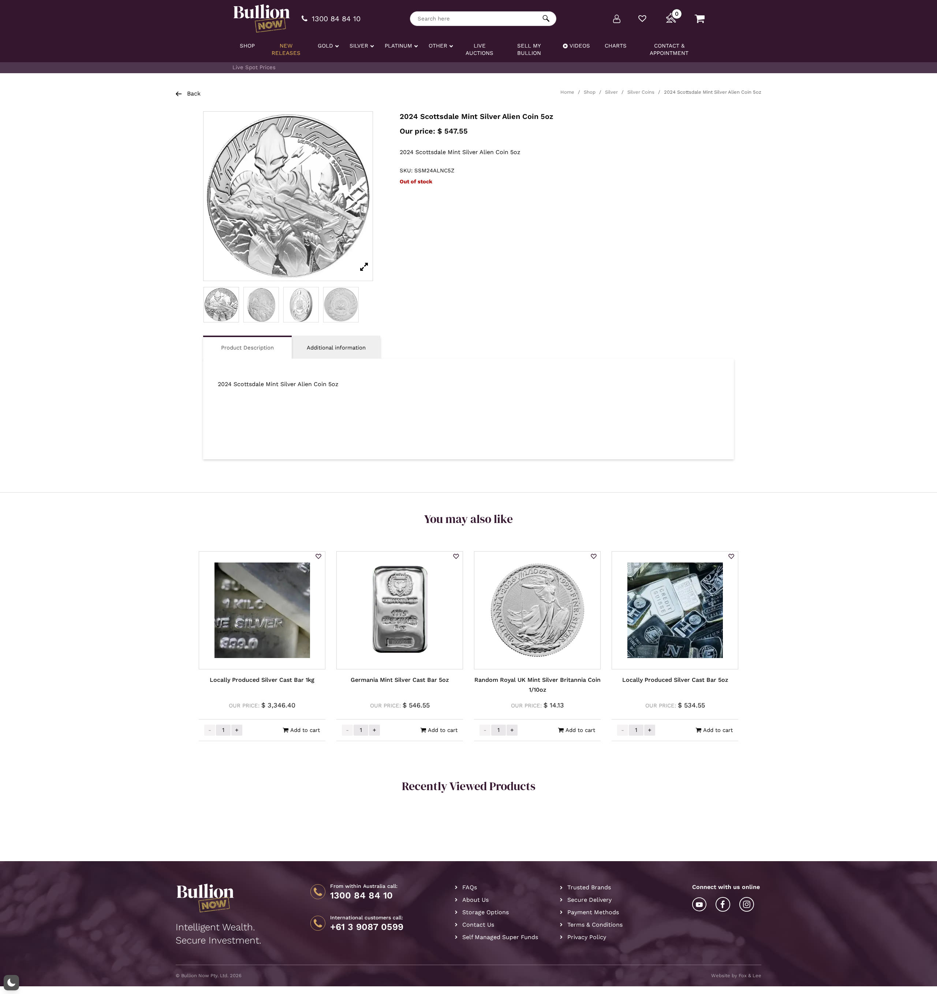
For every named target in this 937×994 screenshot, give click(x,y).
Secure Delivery (589, 899)
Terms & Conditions (595, 924)
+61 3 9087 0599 (366, 927)
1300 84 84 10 (361, 895)
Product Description (247, 347)
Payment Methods (593, 912)
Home (567, 92)
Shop (590, 92)
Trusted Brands (589, 887)
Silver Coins (640, 92)
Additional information (336, 347)
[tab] (247, 347)
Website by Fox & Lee (736, 975)
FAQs (469, 887)
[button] (318, 557)
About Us (475, 899)
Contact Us (478, 924)
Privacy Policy (586, 937)
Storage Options (485, 912)
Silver (611, 92)
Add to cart (305, 730)
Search (546, 18)
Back (193, 93)
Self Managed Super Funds (500, 937)
